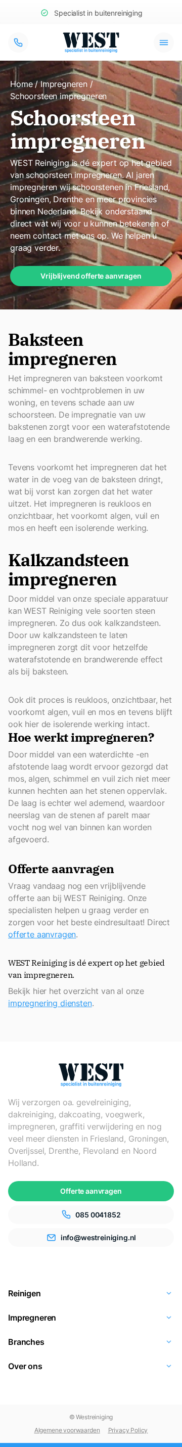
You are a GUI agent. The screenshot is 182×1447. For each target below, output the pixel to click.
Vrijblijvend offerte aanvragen (90, 276)
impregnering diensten (50, 1003)
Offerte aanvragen (90, 1191)
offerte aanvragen (42, 934)
